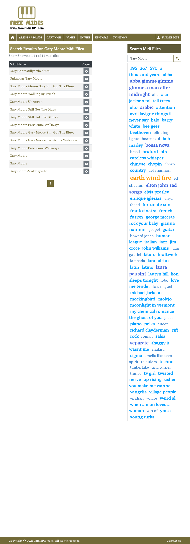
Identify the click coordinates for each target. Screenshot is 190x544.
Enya (168, 198)
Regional (102, 37)
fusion (136, 217)
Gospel (154, 229)
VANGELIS (138, 391)
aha (155, 94)
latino (147, 267)
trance (135, 373)
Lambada (137, 260)
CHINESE (137, 164)
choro (170, 164)
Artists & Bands (30, 37)
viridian (137, 398)
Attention (165, 107)
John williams (155, 248)
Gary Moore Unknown (26, 101)
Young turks (142, 416)
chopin (155, 164)
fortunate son (156, 204)
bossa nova (157, 144)
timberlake (139, 367)
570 (154, 68)
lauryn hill (158, 273)
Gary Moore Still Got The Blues (33, 109)
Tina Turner (161, 367)
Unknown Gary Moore (26, 78)
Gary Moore (18, 155)
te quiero (149, 361)
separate (139, 342)
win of (152, 410)
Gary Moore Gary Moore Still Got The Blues (42, 132)
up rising (152, 379)
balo (155, 120)
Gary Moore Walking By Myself (32, 93)
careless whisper (146, 157)
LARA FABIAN (158, 260)
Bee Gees (151, 126)
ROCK (134, 336)
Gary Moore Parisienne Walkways (34, 124)
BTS (163, 151)
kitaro (149, 254)
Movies (85, 37)
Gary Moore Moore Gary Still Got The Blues (42, 86)
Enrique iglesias (146, 198)
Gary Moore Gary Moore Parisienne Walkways (44, 140)
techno (166, 361)
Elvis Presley (156, 191)
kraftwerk (167, 254)
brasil (135, 151)
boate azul (151, 138)
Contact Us (174, 540)
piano (136, 323)
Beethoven (140, 132)
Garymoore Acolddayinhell (29, 171)
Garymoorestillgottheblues (30, 70)
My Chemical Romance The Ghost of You (151, 314)
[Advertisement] (110, 100)
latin (134, 267)
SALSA (160, 336)
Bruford (150, 151)
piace (168, 317)
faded (135, 204)
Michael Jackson (146, 292)
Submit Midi (170, 37)
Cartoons (54, 37)
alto (133, 107)
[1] (177, 58)
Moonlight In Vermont (152, 305)
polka (149, 323)
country (138, 170)
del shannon (159, 170)
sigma (136, 355)
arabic (147, 107)
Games (70, 37)
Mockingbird (143, 298)
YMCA (165, 410)
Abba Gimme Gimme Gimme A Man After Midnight (151, 87)
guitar (168, 229)
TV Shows (120, 37)
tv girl (149, 373)
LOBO (164, 280)
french (165, 210)
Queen (163, 323)
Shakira (158, 349)
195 (133, 68)
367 (143, 68)
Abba (167, 74)
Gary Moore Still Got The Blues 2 (34, 117)
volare (151, 398)
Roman (147, 336)
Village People (162, 391)
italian (151, 241)
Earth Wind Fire (150, 177)
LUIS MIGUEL (162, 286)
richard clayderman (150, 330)
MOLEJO (165, 298)
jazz (163, 241)
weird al (167, 398)
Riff (175, 330)
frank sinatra (143, 210)
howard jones (142, 235)
